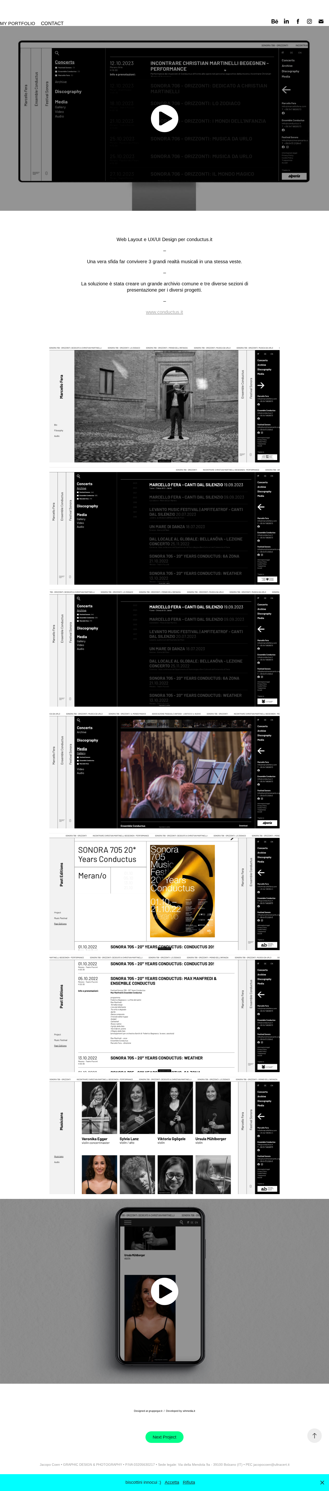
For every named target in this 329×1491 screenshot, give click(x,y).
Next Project (164, 1437)
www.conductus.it (164, 312)
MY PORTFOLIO (17, 23)
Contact (52, 23)
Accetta (172, 1482)
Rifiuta (189, 1482)
